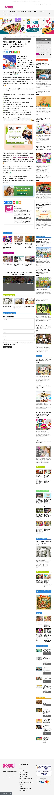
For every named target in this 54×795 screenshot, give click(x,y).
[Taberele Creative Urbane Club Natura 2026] (43, 101)
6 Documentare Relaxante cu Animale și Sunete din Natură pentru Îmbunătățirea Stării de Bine (47, 711)
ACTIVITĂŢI (41, 11)
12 (41, 49)
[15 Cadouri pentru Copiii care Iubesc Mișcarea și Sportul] (43, 369)
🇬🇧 (16, 14)
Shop (20, 786)
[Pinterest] (44, 4)
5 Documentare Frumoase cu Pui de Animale (46, 702)
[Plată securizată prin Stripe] (43, 780)
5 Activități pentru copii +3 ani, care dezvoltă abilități (39, 581)
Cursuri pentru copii (9, 36)
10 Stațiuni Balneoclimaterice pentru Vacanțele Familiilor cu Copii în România (39, 501)
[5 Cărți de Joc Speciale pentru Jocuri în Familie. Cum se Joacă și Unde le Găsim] (43, 424)
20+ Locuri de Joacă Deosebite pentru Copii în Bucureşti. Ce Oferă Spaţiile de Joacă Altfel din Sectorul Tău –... (39, 530)
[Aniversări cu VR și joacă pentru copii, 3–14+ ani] (30, 259)
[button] (49, 13)
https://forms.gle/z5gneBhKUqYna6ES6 (23, 157)
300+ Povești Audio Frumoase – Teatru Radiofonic (7, 306)
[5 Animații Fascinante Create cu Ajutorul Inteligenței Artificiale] (39, 650)
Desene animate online (46, 654)
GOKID (7, 48)
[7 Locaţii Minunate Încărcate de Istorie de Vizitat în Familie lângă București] (39, 510)
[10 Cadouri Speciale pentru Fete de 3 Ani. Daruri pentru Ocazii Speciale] (47, 618)
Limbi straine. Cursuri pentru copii (16, 39)
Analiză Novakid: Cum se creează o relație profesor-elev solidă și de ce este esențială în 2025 (7, 246)
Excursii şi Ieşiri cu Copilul (41, 257)
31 (37, 56)
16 (50, 49)
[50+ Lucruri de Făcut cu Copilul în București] (43, 309)
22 (48, 52)
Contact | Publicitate (23, 772)
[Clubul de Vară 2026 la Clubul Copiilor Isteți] (43, 128)
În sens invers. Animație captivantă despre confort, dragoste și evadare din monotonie (47, 660)
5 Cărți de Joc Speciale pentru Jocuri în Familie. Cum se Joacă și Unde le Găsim (43, 414)
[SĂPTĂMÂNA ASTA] (29, 279)
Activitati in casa (46, 722)
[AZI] (8, 279)
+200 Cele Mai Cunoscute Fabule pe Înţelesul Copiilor (18, 306)
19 (41, 52)
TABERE (18, 11)
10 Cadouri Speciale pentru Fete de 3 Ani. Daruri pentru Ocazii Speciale (47, 624)
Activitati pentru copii (8, 295)
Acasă (4, 36)
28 (39, 45)
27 (37, 45)
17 (37, 52)
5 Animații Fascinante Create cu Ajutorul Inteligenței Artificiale (47, 650)
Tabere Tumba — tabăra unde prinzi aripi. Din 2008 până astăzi (43, 177)
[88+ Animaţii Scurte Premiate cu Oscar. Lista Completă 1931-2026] (39, 669)
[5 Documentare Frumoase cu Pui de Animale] (39, 702)
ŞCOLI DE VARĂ (12, 11)
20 (43, 52)
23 (50, 52)
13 (43, 49)
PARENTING (11, 14)
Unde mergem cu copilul (41, 314)
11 (39, 49)
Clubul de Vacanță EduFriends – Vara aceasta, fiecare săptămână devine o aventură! (43, 148)
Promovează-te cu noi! (24, 774)
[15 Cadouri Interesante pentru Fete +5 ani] (43, 451)
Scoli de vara (39, 106)
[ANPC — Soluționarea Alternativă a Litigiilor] (43, 767)
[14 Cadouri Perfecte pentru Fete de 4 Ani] (39, 618)
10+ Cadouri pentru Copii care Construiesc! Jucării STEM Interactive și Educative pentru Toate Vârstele (47, 638)
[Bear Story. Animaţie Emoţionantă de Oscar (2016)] (39, 678)
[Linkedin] (40, 4)
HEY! (4, 11)
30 (43, 45)
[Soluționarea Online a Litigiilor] (43, 773)
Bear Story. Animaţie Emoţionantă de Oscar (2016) (47, 678)
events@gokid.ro (13, 771)
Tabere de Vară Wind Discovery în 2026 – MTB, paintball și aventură (42, 64)
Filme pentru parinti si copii (45, 705)
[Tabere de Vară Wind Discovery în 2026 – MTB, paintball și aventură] (43, 74)
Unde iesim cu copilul (42, 490)
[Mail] (42, 4)
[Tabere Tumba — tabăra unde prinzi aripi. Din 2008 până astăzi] (43, 187)
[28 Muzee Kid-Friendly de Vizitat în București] (47, 510)
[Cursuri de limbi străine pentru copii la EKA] (18, 239)
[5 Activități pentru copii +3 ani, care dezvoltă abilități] (39, 576)
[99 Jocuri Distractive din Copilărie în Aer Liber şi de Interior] (30, 301)
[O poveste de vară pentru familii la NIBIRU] (8, 259)
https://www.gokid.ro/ (17, 208)
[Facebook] (35, 4)
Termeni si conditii (23, 790)
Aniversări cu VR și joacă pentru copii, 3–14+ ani (29, 264)
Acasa (20, 768)
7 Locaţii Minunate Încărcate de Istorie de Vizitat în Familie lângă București (39, 517)
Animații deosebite (42, 646)
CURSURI (29, 11)
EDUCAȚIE (5, 14)
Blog (44, 742)
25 (39, 54)
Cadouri (38, 374)
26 (41, 54)
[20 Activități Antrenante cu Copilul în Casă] (39, 721)
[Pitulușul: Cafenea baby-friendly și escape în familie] (19, 259)
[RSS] (46, 4)
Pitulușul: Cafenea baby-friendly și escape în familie (18, 264)
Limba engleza (5, 39)
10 (37, 49)
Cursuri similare (7, 232)
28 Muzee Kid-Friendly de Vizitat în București (47, 515)
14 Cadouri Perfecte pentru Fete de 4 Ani (39, 623)
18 (39, 52)
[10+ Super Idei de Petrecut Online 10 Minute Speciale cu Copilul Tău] (39, 738)
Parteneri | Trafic (23, 776)
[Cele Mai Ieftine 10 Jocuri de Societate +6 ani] (43, 396)
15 (48, 49)
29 (41, 45)
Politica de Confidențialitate (25, 788)
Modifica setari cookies (6, 793)
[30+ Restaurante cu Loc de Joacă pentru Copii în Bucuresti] (47, 523)
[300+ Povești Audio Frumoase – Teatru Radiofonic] (8, 301)
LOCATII (35, 11)
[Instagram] (39, 4)
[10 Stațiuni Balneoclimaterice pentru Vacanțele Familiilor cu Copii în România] (39, 495)
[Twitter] (48, 4)
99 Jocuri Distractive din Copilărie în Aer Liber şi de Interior (29, 306)
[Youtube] (50, 4)
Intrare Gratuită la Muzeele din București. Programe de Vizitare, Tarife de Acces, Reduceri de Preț (47, 503)
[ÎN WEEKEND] (18, 279)
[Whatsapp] (15, 52)
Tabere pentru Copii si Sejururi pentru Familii (42, 79)
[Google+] (37, 4)
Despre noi (21, 770)
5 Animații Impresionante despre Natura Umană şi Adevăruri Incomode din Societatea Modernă (47, 687)
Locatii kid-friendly (8, 253)
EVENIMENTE (23, 11)
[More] (18, 52)
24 (37, 54)
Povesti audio (39, 556)
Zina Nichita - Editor (40, 245)
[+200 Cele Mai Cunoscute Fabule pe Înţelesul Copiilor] (19, 301)
